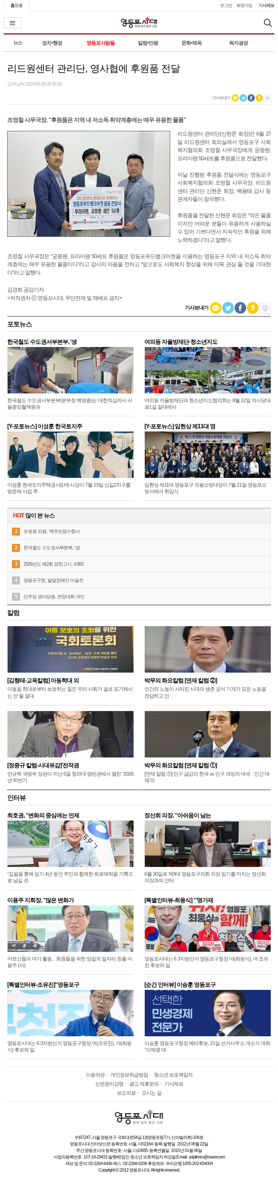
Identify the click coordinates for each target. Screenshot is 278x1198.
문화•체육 (191, 43)
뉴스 (17, 42)
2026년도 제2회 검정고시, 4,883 (53, 564)
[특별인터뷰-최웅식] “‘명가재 (178, 900)
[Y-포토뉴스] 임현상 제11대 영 (179, 426)
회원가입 (244, 5)
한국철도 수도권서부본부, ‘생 (42, 342)
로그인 (226, 5)
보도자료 (126, 1093)
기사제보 (266, 5)
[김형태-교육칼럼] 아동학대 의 (43, 680)
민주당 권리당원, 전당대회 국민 (54, 596)
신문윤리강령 (109, 1084)
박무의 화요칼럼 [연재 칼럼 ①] (180, 765)
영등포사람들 (101, 43)
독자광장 (238, 43)
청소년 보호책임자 (173, 1075)
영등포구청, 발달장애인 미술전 (53, 580)
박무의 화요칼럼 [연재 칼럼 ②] (180, 680)
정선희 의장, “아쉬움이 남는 (177, 815)
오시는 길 (151, 1093)
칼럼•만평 (148, 43)
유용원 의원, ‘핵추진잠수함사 (52, 531)
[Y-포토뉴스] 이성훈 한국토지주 (44, 426)
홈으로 (16, 5)
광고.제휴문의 (144, 1084)
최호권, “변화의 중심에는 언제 (43, 815)
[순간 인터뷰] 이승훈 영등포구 (180, 985)
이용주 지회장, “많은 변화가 (40, 900)
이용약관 (95, 1075)
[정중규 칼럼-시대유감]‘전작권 (43, 765)
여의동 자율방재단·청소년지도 (181, 342)
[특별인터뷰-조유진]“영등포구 (43, 985)
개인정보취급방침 (129, 1075)
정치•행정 (52, 43)
